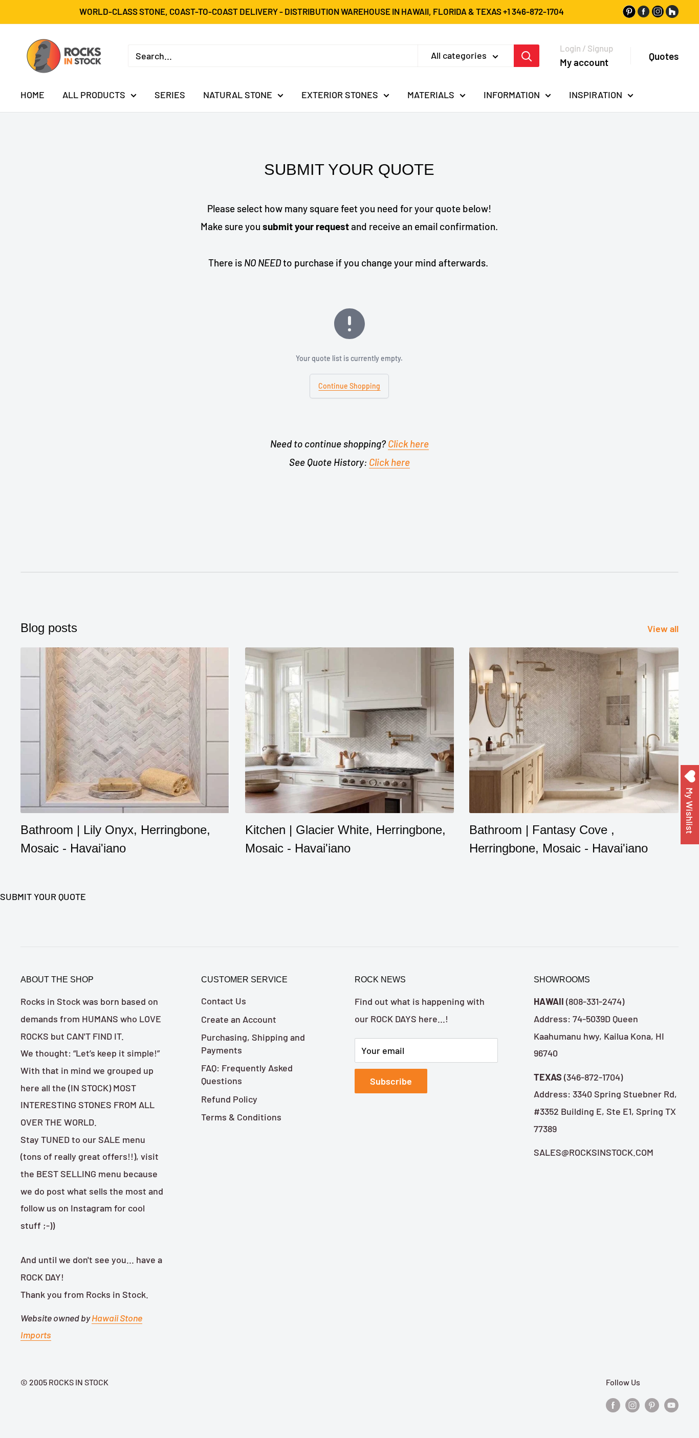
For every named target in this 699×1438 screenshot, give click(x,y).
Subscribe (391, 1081)
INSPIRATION (595, 94)
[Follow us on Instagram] (632, 1404)
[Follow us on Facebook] (613, 1404)
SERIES (170, 94)
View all (664, 628)
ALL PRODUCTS (93, 94)
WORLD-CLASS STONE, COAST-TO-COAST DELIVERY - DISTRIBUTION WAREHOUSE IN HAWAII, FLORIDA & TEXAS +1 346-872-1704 (321, 11)
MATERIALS (430, 94)
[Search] (526, 55)
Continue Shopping (349, 385)
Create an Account (238, 1019)
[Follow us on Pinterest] (652, 1404)
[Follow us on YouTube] (671, 1404)
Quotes (664, 56)
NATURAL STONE (237, 94)
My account (584, 62)
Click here (408, 444)
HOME (32, 94)
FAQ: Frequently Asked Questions (247, 1074)
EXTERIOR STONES (339, 94)
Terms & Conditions (241, 1116)
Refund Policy (229, 1099)
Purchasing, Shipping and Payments (253, 1043)
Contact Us (223, 1000)
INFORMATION (512, 94)
